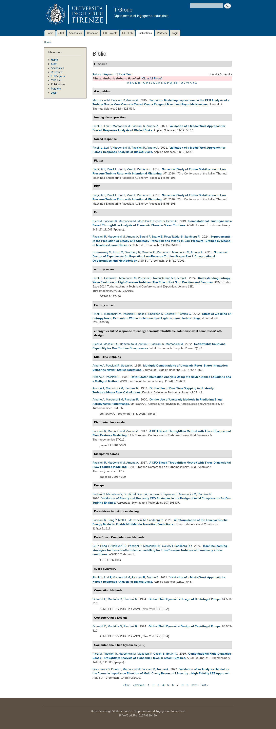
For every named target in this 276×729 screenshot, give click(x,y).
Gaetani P (180, 278)
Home (49, 33)
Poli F (121, 169)
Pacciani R (118, 100)
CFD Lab (127, 33)
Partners (162, 33)
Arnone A (132, 100)
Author (97, 74)
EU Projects (110, 33)
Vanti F (131, 169)
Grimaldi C (99, 599)
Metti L (122, 520)
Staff (61, 33)
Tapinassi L (170, 494)
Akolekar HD (118, 545)
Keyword (109, 74)
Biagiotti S (99, 169)
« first (126, 685)
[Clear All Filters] (151, 78)
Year (129, 74)
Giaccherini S (101, 669)
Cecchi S (159, 221)
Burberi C (99, 494)
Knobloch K (155, 313)
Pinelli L (97, 126)
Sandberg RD (183, 545)
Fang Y (112, 520)
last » (205, 685)
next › (195, 685)
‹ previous (138, 685)
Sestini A (126, 365)
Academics (75, 33)
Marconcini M (101, 100)
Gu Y (96, 545)
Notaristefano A (163, 278)
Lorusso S (155, 494)
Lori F (107, 126)
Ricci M (97, 221)
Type (122, 74)
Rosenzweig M (102, 252)
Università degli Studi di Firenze (112, 711)
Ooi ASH (167, 545)
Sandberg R (192, 236)
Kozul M (118, 252)
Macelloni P (144, 221)
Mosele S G (110, 343)
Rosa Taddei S (173, 236)
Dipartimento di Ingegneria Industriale (160, 711)
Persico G (184, 313)
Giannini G (148, 252)
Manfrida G (115, 599)
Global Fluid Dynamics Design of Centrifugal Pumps (184, 599)
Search (102, 64)
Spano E (157, 236)
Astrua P (143, 343)
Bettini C (171, 221)
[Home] (76, 15)
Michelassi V (114, 494)
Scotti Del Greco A (135, 494)
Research (92, 33)
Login (175, 33)
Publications (145, 33)
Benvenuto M (128, 343)
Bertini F (145, 236)
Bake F (142, 313)
